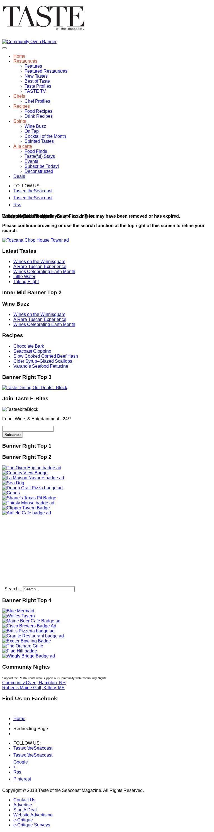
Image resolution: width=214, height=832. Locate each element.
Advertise (22, 804)
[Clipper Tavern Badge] (26, 507)
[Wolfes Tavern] (18, 615)
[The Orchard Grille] (22, 646)
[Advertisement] (37, 550)
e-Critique (23, 820)
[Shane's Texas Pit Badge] (29, 497)
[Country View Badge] (25, 472)
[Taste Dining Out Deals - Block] (34, 387)
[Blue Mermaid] (18, 610)
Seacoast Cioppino (32, 351)
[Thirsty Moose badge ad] (28, 502)
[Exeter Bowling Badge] (26, 641)
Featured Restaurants (46, 71)
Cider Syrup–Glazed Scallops (42, 361)
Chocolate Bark (28, 346)
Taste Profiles (38, 86)
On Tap (32, 131)
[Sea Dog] (13, 482)
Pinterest (16, 779)
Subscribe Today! (42, 166)
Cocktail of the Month (45, 136)
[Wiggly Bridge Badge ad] (28, 656)
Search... (13, 588)
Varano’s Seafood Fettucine (40, 366)
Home (19, 56)
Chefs (19, 96)
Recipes (21, 106)
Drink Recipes (39, 116)
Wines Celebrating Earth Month (44, 271)
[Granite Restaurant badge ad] (33, 636)
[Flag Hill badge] (19, 651)
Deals (19, 176)
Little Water (24, 276)
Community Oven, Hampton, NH (34, 682)
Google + (16, 763)
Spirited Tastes (39, 141)
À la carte (22, 146)
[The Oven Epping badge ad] (31, 467)
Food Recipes (38, 111)
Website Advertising (33, 815)
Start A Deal (25, 810)
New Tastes (36, 76)
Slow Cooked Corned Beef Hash (45, 356)
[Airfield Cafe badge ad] (26, 513)
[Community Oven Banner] (29, 41)
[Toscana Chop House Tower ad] (35, 240)
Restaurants (25, 61)
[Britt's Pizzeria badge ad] (28, 631)
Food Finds (36, 151)
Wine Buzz (35, 126)
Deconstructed (39, 171)
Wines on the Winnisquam (39, 261)
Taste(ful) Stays (40, 156)
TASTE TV (35, 91)
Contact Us (24, 799)
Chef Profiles (37, 101)
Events (31, 161)
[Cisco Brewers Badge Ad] (29, 626)
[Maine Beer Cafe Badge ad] (31, 621)
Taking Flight (26, 281)
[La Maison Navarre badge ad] (33, 477)
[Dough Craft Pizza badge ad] (32, 487)
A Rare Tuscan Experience (39, 266)
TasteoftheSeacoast (16, 190)
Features (33, 66)
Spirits (19, 121)
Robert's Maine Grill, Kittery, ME (33, 687)
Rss (16, 204)
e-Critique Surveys (31, 825)
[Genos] (11, 492)
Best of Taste (37, 81)
